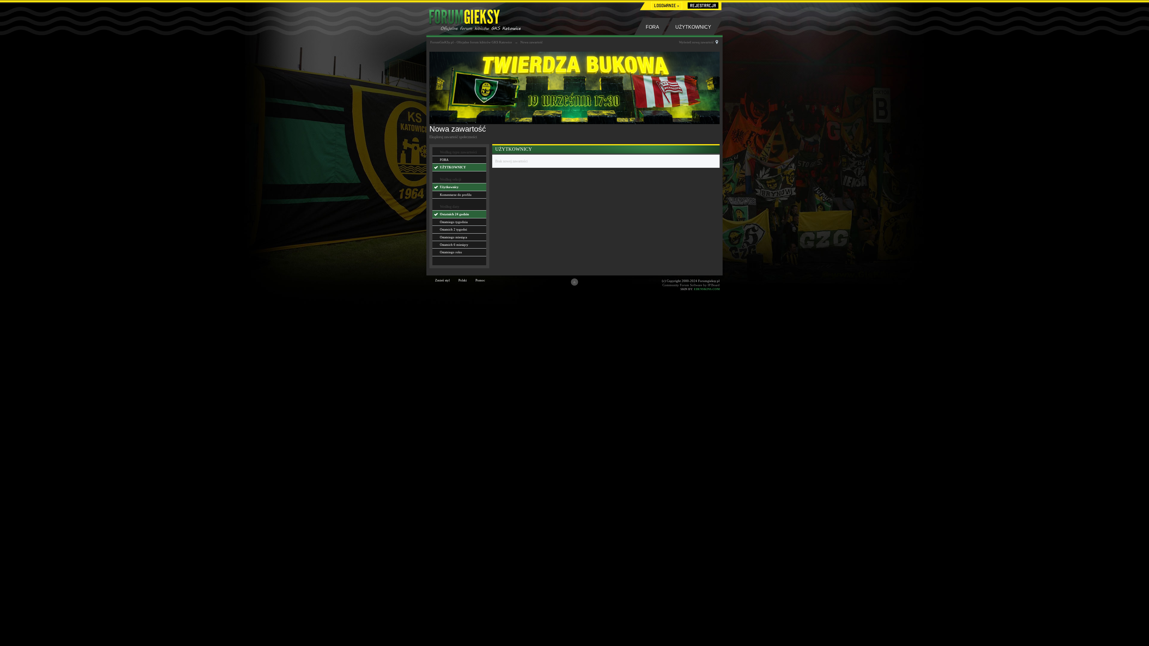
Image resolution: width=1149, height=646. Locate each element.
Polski (462, 280)
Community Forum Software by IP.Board (691, 285)
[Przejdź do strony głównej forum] (484, 18)
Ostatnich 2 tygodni (453, 229)
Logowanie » (666, 5)
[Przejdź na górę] (574, 282)
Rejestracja (703, 5)
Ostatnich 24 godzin (454, 214)
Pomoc (480, 280)
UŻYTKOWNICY (693, 27)
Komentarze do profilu (456, 194)
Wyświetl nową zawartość (696, 42)
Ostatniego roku (451, 252)
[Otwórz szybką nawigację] (717, 42)
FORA (652, 27)
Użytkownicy (449, 187)
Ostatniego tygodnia (454, 222)
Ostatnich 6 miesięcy (454, 244)
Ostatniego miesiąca (453, 237)
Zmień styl (442, 280)
